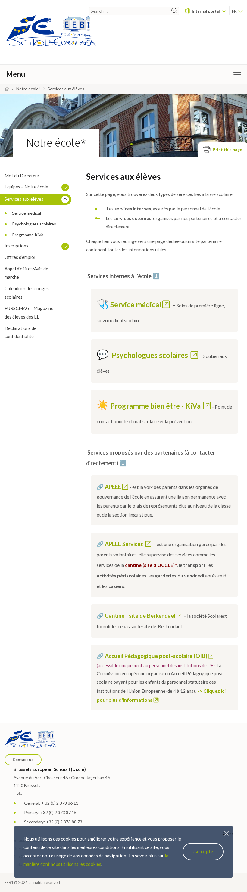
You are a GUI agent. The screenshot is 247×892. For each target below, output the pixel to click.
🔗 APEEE (109, 486)
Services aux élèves (24, 199)
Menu (15, 74)
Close (228, 833)
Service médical (26, 213)
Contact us (23, 759)
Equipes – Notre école (26, 186)
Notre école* (56, 142)
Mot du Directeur (22, 175)
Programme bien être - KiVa (156, 405)
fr (235, 11)
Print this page (227, 149)
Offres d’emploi (20, 257)
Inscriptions (16, 245)
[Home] (7, 88)
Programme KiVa (27, 234)
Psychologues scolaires (34, 223)
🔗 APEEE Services (120, 544)
